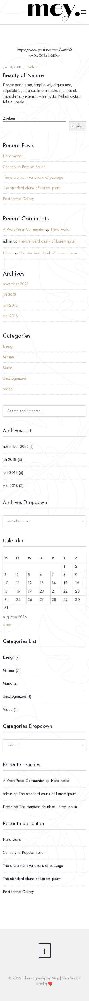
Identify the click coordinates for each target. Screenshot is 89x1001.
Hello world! (13, 156)
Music (7, 367)
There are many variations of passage (33, 177)
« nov (7, 624)
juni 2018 (10, 305)
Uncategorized (14, 378)
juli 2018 (9, 294)
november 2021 (15, 284)
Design (8, 346)
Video (32, 67)
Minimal (8, 357)
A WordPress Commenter (23, 229)
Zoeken (9, 118)
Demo (8, 253)
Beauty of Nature (23, 75)
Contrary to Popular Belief (24, 166)
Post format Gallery (18, 198)
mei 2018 (10, 316)
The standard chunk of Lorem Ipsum (32, 188)
